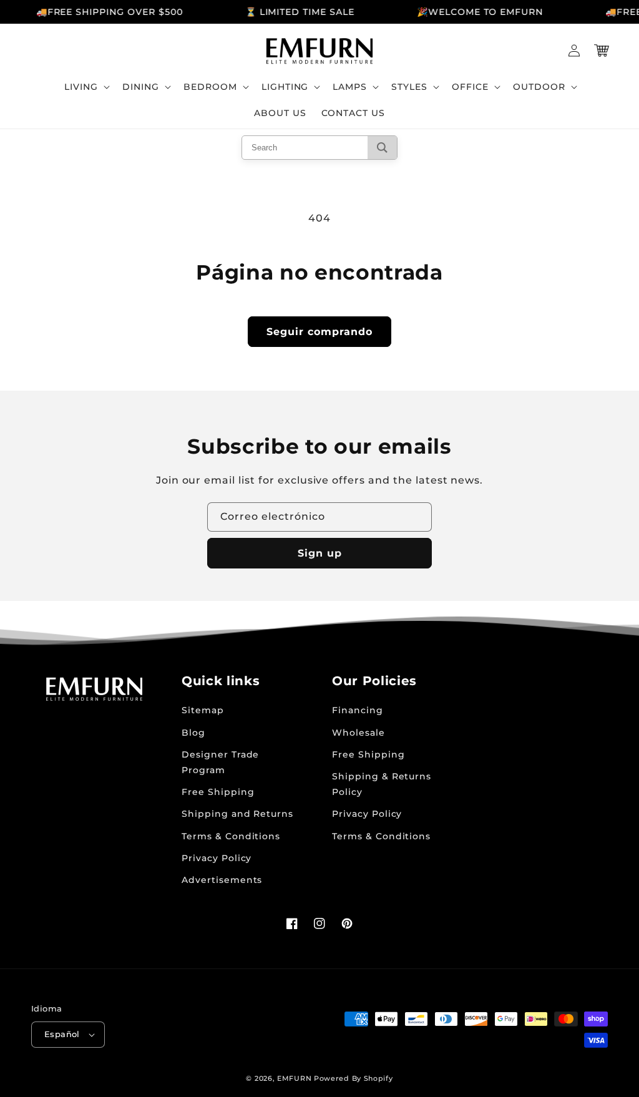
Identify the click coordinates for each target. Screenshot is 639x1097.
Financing (357, 710)
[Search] (382, 147)
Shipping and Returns (237, 813)
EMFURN (294, 1078)
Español (62, 1034)
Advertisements (222, 879)
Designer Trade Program (220, 762)
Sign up (320, 553)
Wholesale (358, 732)
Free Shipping (218, 791)
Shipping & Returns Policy (381, 784)
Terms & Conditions (231, 836)
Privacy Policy (216, 858)
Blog (193, 732)
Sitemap (203, 710)
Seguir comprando (319, 332)
